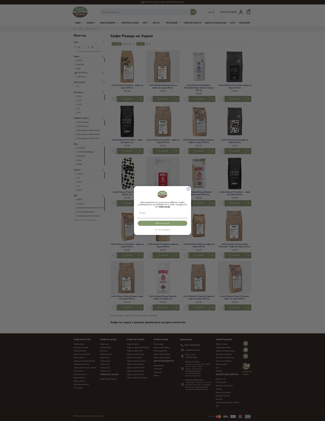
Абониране (162, 223)
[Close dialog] (188, 188)
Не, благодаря (162, 230)
